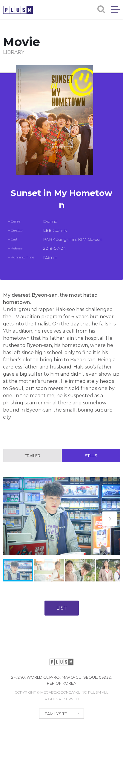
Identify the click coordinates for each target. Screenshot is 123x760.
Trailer (32, 455)
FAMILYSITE (56, 713)
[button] (109, 518)
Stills (91, 455)
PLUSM (18, 9)
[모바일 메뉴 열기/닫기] (115, 9)
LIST (61, 608)
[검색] (101, 9)
